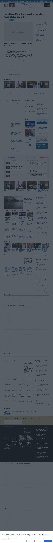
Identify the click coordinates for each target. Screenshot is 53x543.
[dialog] (26, 537)
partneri (4, 534)
